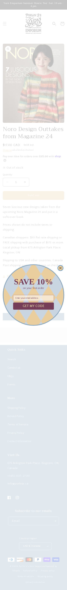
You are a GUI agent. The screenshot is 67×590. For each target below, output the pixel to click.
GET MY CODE (33, 306)
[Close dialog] (60, 268)
